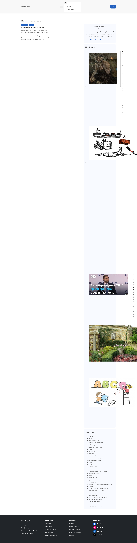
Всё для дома (92, 445)
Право (90, 475)
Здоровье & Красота (94, 456)
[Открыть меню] (61, 7)
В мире (90, 436)
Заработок (24, 25)
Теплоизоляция (93, 495)
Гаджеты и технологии (95, 447)
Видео (90, 438)
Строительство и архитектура (98, 488)
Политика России (94, 473)
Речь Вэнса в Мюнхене (133, 286)
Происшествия (93, 480)
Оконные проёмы (93, 466)
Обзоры (90, 462)
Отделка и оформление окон (97, 471)
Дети (90, 449)
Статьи (31, 25)
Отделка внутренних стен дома (98, 469)
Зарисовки (91, 453)
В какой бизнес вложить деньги (32, 27)
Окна (90, 464)
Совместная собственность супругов (100, 484)
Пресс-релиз (92, 477)
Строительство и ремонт (96, 490)
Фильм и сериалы (94, 501)
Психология (92, 482)
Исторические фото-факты (96, 458)
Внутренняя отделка (94, 440)
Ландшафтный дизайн (95, 460)
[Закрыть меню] (65, 3)
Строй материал (93, 493)
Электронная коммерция (96, 506)
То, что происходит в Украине (97, 497)
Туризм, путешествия (95, 499)
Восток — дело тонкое (95, 442)
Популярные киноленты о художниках (122, 76)
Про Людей (26, 7)
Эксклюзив (91, 504)
